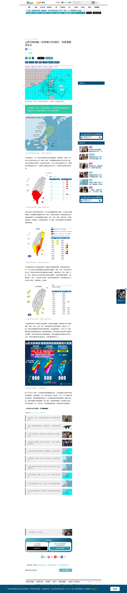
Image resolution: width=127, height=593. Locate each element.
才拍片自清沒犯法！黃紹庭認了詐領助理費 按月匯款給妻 (44, 434)
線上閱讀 (66, 570)
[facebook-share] (26, 58)
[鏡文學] (64, 2)
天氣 (36, 62)
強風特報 (51, 62)
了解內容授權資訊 (63, 565)
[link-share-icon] (33, 58)
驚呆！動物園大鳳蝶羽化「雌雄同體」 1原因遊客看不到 (44, 426)
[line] (89, 581)
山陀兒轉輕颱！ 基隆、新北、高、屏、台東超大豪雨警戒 (44, 475)
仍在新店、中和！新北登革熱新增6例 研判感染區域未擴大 (44, 418)
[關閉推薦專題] (125, 289)
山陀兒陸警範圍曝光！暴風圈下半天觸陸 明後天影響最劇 (44, 491)
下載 (65, 557)
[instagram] (96, 581)
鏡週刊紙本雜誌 (41, 565)
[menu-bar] (98, 2)
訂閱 (58, 557)
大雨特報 (45, 62)
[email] (100, 581)
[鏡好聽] (57, 2)
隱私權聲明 (94, 589)
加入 (45, 557)
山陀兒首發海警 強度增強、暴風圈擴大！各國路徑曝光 (44, 451)
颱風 (27, 62)
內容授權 (47, 582)
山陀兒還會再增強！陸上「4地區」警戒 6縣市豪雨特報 (44, 483)
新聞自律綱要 (62, 582)
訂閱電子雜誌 (39, 582)
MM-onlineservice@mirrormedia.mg (50, 584)
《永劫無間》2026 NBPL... (36, 532)
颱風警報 (57, 62)
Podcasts (89, 13)
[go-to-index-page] (30, 2)
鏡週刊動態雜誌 (52, 565)
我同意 (115, 589)
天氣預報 (31, 62)
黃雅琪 (30, 53)
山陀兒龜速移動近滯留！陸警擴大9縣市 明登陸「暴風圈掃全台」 (44, 467)
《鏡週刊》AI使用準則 (74, 582)
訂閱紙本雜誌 (96, 13)
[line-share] (29, 58)
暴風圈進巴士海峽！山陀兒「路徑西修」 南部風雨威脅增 (44, 459)
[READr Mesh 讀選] (70, 2)
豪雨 (40, 62)
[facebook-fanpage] (93, 581)
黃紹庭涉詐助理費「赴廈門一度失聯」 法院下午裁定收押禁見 (44, 443)
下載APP (54, 582)
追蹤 (52, 557)
